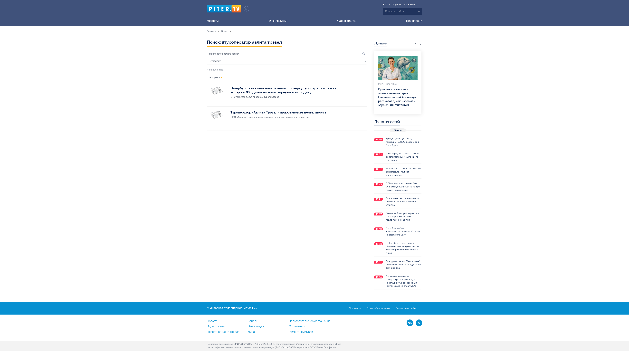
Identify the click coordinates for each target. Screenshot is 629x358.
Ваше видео (256, 326)
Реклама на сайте (406, 308)
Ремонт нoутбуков (301, 332)
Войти (386, 4)
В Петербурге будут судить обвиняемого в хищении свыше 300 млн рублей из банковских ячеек (402, 248)
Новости (213, 21)
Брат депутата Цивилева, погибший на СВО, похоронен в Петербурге (402, 142)
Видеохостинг (216, 326)
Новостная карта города (223, 332)
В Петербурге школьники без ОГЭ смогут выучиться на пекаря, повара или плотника (403, 186)
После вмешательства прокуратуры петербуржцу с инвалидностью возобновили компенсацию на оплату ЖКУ (401, 281)
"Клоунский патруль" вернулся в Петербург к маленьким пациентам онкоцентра (402, 216)
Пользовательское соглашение (309, 321)
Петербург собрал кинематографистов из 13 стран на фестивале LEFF (403, 231)
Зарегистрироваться (404, 4)
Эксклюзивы (277, 21)
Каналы (253, 321)
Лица (251, 332)
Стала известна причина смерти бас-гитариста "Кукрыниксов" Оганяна (402, 201)
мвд (221, 69)
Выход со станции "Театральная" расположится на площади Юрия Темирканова (403, 264)
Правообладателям (378, 308)
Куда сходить (346, 21)
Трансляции (414, 21)
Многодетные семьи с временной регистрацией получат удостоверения (403, 171)
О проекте (355, 308)
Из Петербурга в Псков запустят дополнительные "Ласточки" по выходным (402, 157)
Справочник (297, 326)
